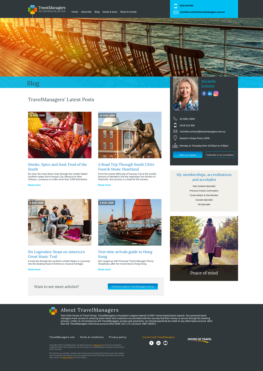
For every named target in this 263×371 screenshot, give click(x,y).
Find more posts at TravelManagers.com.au (133, 286)
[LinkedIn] (158, 343)
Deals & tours (110, 11)
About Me (86, 11)
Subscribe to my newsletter (220, 155)
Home (75, 11)
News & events (128, 11)
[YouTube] (165, 343)
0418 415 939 (186, 5)
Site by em (98, 345)
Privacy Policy (67, 357)
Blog (97, 11)
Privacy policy (117, 337)
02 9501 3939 (187, 119)
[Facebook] (151, 343)
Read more (34, 185)
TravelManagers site (62, 337)
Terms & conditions (92, 337)
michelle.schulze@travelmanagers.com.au (202, 12)
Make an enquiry (187, 155)
